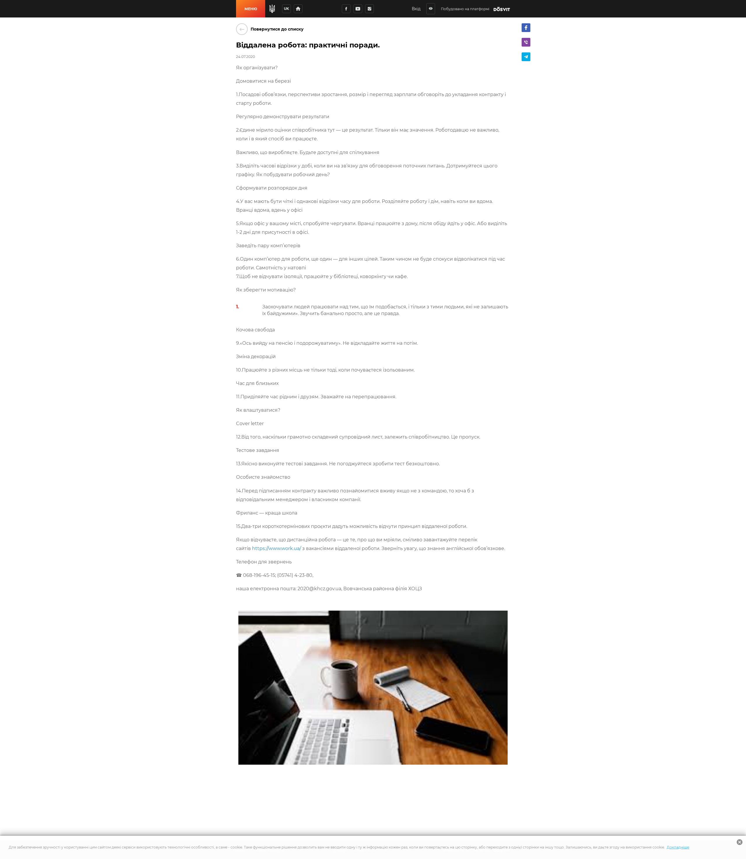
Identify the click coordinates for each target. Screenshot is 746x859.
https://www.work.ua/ (276, 548)
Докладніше (678, 847)
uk (286, 8)
